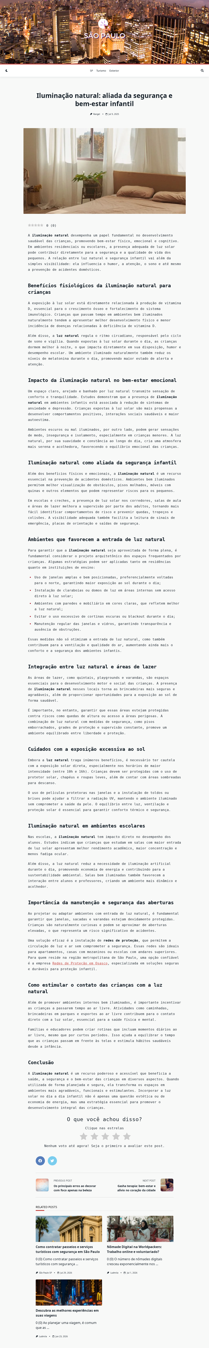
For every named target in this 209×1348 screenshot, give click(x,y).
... (77, 1264)
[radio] (83, 1137)
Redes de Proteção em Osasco (80, 963)
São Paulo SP (45, 1272)
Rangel (96, 114)
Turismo (101, 70)
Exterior (114, 70)
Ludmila (114, 1272)
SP (91, 70)
